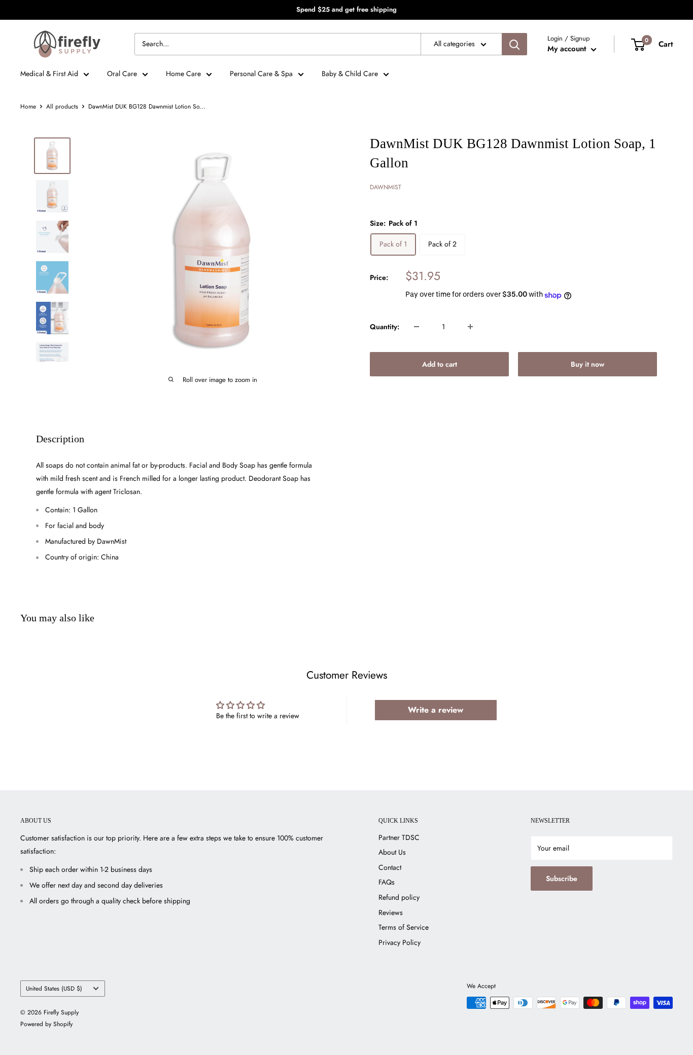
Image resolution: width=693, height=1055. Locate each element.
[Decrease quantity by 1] (416, 326)
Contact (389, 867)
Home (28, 106)
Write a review (435, 710)
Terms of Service (403, 927)
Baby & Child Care (350, 73)
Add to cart (439, 364)
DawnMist (385, 187)
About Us (392, 852)
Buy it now (587, 364)
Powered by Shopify (46, 1024)
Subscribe (561, 878)
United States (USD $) (54, 988)
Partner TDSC (399, 837)
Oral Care (122, 73)
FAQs (386, 882)
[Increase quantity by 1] (470, 326)
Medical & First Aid (49, 73)
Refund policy (399, 897)
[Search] (514, 44)
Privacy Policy (399, 942)
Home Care (183, 73)
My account (567, 48)
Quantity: (384, 327)
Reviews (390, 912)
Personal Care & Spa (261, 73)
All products (62, 106)
